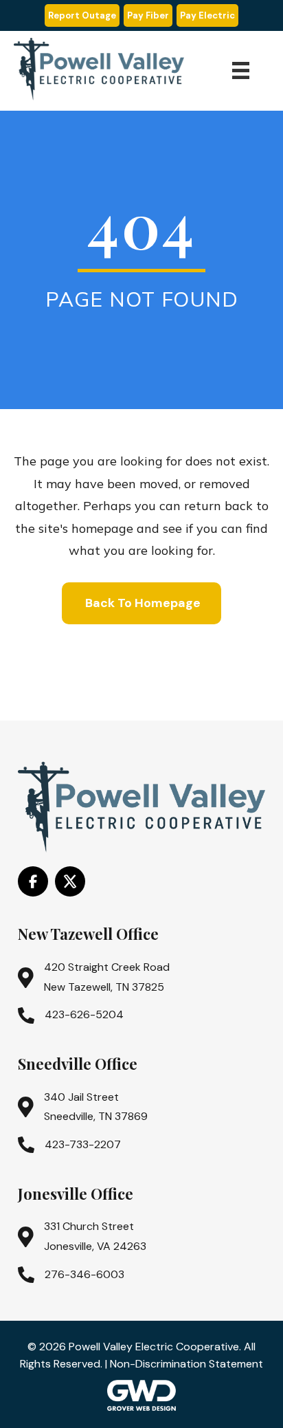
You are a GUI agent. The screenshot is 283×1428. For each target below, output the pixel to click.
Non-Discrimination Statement (186, 1363)
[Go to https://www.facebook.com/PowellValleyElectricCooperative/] (33, 881)
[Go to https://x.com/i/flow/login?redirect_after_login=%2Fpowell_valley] (70, 881)
